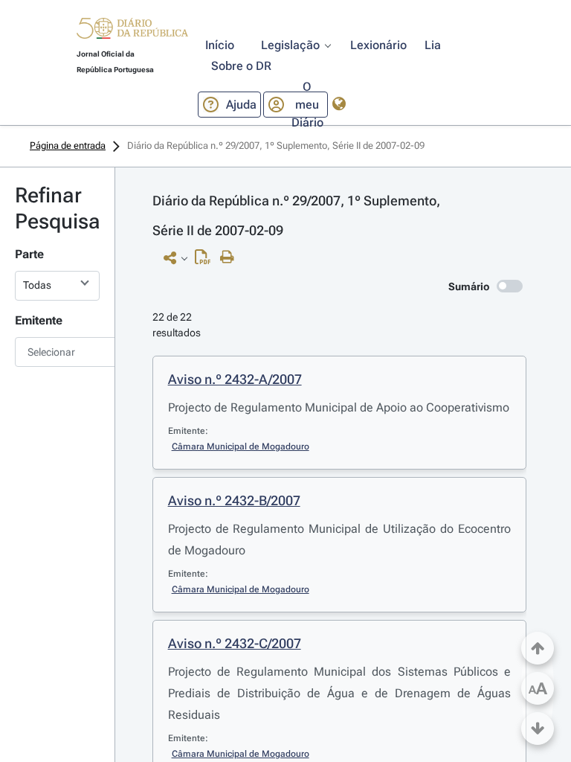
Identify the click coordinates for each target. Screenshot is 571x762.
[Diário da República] (132, 31)
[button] (132, 30)
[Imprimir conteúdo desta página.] (231, 257)
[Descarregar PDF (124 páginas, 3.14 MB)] (206, 260)
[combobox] (57, 352)
